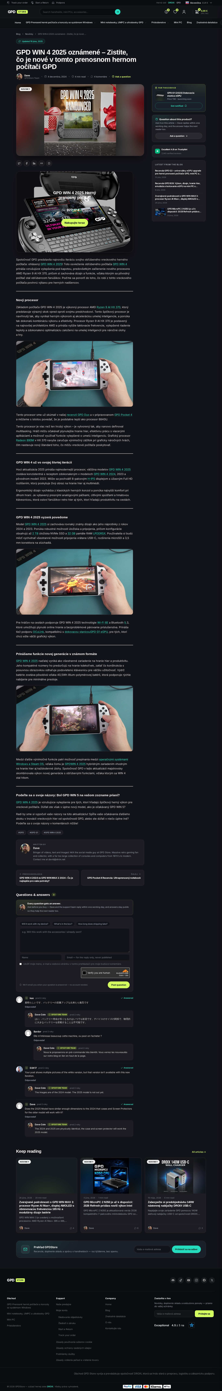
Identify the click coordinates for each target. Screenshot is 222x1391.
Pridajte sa (204, 1313)
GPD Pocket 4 (123, 414)
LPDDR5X (99, 533)
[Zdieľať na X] (19, 163)
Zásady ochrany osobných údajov (73, 1348)
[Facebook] (204, 1280)
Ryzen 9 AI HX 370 (108, 307)
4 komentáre (100, 76)
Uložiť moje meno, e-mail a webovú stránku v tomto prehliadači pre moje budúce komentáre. (72, 963)
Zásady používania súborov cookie (74, 1342)
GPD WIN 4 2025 (51, 264)
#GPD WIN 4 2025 (52, 832)
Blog (18, 34)
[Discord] (173, 1280)
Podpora (60, 2)
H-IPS (91, 478)
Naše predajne (63, 1304)
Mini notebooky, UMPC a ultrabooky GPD (28, 1313)
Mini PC (11, 1319)
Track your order (67, 1335)
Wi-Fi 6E (102, 622)
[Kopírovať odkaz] (42, 163)
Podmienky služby (65, 1354)
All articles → (199, 1152)
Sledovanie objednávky (70, 1317)
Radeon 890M (25, 440)
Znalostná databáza (115, 1316)
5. (125, 622)
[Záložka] (49, 163)
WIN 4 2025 (78, 764)
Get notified (177, 106)
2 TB (35, 533)
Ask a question (123, 76)
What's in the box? (63, 924)
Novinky (29, 34)
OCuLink (38, 631)
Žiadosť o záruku (67, 1323)
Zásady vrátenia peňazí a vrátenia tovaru (77, 1360)
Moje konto (61, 1310)
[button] (201, 12)
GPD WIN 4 (120, 264)
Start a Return (65, 1329)
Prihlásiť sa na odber (186, 1249)
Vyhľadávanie (117, 12)
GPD (68, 764)
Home (108, 1304)
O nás (108, 1322)
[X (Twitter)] (212, 1280)
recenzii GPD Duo (78, 414)
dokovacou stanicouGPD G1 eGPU (86, 631)
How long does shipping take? (93, 924)
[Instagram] (196, 1280)
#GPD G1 (34, 832)
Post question (118, 985)
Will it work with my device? (35, 924)
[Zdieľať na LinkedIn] (34, 163)
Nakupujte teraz (75, 222)
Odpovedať (30, 1007)
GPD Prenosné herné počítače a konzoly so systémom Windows (28, 1306)
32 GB (71, 533)
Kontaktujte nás (113, 1328)
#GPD (21, 832)
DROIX (171, 2)
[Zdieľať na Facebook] (27, 163)
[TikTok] (181, 1280)
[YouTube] (188, 1280)
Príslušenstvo (14, 1325)
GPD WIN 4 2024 (104, 474)
